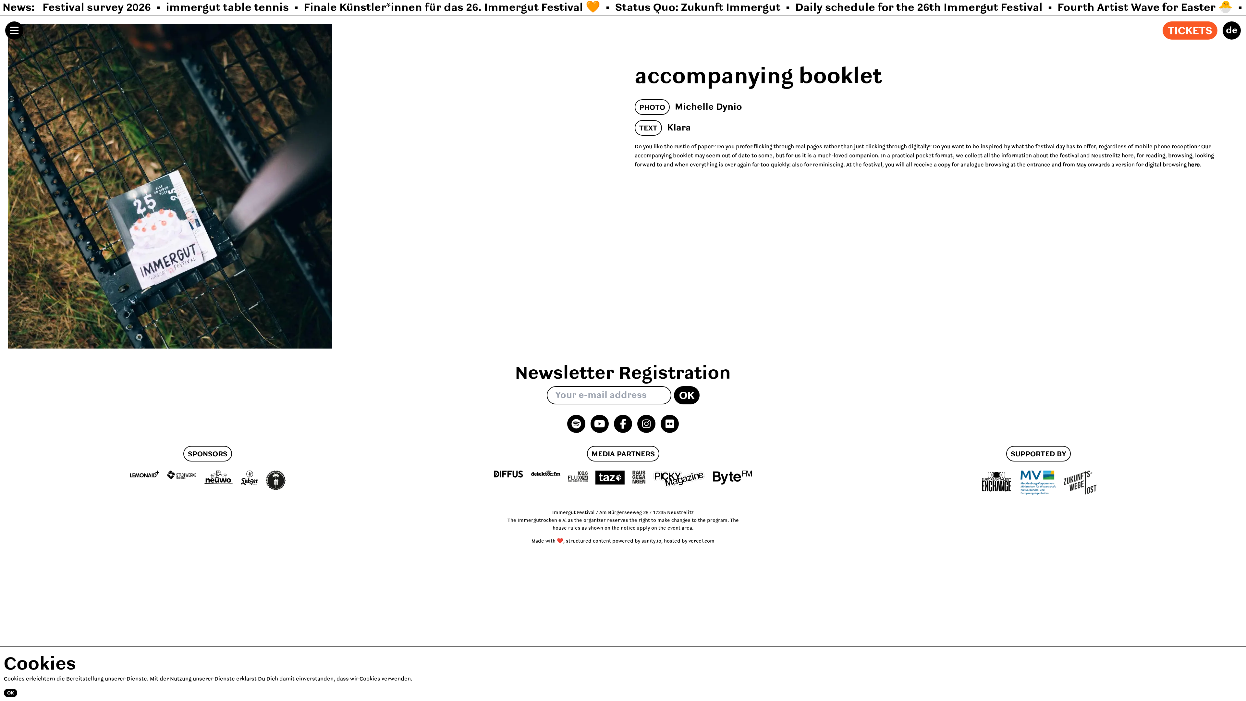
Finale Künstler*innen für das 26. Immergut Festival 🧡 (452, 8)
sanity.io (651, 541)
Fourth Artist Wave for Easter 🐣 (1145, 8)
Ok (686, 396)
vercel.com (702, 541)
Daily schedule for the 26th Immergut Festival (919, 8)
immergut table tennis (227, 8)
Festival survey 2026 (97, 8)
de (1232, 30)
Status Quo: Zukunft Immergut (697, 8)
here (1193, 165)
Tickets (1190, 31)
